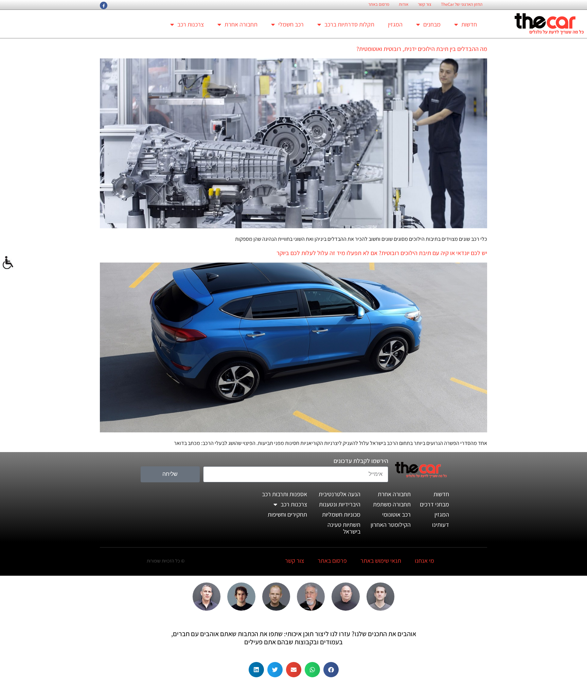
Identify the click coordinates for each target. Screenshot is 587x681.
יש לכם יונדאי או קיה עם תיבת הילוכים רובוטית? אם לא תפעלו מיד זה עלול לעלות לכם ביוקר (382, 253)
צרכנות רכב (190, 24)
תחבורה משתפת (392, 504)
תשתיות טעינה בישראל (343, 528)
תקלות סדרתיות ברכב (349, 24)
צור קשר (424, 4)
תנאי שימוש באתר (380, 560)
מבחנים (432, 24)
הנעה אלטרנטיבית (339, 494)
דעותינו (440, 524)
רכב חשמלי (291, 24)
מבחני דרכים (434, 504)
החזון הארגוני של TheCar (461, 4)
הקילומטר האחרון (391, 524)
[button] (331, 669)
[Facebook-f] (103, 5)
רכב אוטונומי (396, 514)
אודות (403, 4)
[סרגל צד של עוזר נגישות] (8, 263)
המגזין (395, 24)
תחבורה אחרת (241, 24)
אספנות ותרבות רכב (284, 494)
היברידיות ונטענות (339, 504)
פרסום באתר (378, 4)
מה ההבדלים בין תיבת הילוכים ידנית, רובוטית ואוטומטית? (421, 49)
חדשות (469, 24)
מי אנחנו (424, 560)
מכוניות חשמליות (341, 514)
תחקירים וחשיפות (287, 514)
